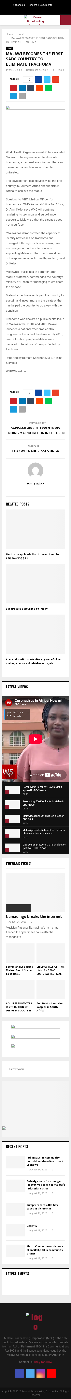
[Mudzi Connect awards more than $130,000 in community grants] (15, 1251)
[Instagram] (40, 1373)
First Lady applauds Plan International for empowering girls (33, 556)
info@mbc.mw (43, 1362)
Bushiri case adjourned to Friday (27, 608)
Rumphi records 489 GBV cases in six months (42, 1207)
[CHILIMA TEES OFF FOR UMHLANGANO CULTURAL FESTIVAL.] (50, 953)
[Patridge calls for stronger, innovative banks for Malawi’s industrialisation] (15, 1186)
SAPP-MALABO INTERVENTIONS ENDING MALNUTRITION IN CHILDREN (36, 430)
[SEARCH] (61, 1069)
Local (9, 48)
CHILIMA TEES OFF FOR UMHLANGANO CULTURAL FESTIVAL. (50, 970)
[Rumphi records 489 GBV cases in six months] (15, 1209)
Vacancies (19, 5)
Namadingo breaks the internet (34, 916)
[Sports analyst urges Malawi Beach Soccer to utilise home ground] (20, 953)
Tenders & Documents (40, 5)
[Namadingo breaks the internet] (35, 892)
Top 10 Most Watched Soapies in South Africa (50, 1007)
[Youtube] (51, 1373)
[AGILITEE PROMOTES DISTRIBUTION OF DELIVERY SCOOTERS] (20, 989)
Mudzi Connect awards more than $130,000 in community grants (45, 1250)
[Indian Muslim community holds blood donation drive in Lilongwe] (15, 1162)
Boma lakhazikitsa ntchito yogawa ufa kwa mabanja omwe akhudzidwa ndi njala (34, 661)
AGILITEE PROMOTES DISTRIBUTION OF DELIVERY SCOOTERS (19, 1007)
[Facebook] (19, 1373)
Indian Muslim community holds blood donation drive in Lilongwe (45, 1161)
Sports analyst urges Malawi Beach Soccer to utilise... (19, 970)
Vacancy (32, 1225)
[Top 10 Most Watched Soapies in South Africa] (50, 989)
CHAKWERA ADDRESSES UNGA (35, 451)
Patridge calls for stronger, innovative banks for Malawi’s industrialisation (46, 1185)
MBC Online (15, 70)
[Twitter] (30, 1373)
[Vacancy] (15, 1230)
